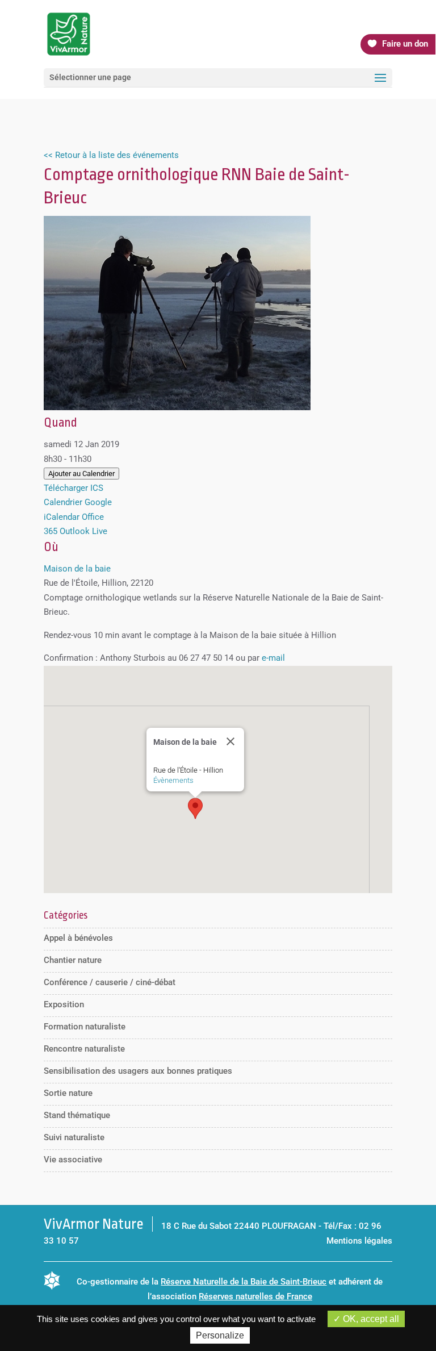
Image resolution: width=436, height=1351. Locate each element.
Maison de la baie (77, 569)
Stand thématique (77, 1115)
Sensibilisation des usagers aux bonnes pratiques (138, 1071)
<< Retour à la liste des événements (111, 155)
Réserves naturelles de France (255, 1296)
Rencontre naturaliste (84, 1049)
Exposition (64, 1004)
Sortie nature (68, 1093)
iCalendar (61, 517)
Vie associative (73, 1159)
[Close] (230, 741)
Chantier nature (73, 960)
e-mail (273, 658)
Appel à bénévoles (78, 938)
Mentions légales (359, 1241)
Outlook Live (83, 531)
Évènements (173, 780)
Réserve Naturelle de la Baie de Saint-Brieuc (243, 1282)
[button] (195, 808)
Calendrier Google (78, 502)
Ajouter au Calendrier (81, 473)
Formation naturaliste (84, 1026)
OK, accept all (370, 1319)
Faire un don (405, 44)
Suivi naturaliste (74, 1137)
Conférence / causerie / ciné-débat (109, 982)
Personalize (220, 1335)
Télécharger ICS (73, 488)
